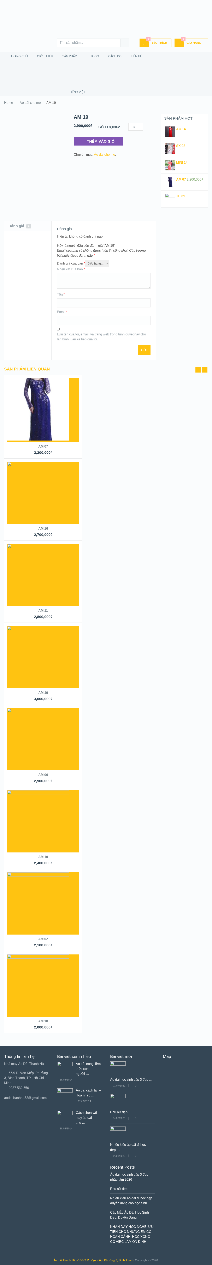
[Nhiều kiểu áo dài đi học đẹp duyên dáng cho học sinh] (118, 1129)
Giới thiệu (44, 56)
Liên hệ (136, 56)
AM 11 (43, 610)
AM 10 (43, 857)
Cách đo (114, 56)
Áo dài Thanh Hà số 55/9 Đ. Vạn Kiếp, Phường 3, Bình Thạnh (93, 1260)
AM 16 (43, 528)
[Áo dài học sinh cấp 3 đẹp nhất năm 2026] (118, 1064)
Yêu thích (157, 41)
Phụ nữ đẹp (119, 1112)
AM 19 (43, 692)
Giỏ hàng (192, 41)
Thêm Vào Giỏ (100, 141)
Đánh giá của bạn (71, 263)
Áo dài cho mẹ (30, 102)
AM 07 (43, 446)
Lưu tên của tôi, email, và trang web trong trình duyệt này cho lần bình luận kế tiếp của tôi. (101, 337)
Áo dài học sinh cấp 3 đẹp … (131, 1079)
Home (8, 102)
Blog (94, 56)
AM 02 (43, 939)
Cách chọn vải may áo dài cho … (86, 1117)
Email (62, 312)
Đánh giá (19, 226)
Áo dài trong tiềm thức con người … (88, 1069)
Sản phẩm (69, 56)
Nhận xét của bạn (71, 269)
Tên (61, 294)
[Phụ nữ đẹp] (118, 1097)
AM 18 (43, 1021)
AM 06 (43, 775)
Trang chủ (19, 56)
